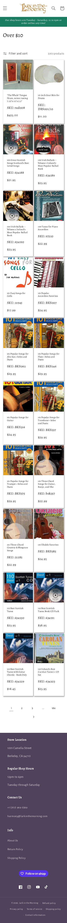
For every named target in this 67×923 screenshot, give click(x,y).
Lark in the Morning (28, 903)
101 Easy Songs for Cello (16, 295)
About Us (12, 840)
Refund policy (49, 903)
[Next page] (33, 717)
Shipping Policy (16, 858)
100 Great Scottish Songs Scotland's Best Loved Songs (18, 163)
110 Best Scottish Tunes (15, 610)
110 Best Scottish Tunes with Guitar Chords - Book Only (17, 672)
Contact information (35, 915)
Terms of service (34, 909)
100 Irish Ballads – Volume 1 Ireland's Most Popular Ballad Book (48, 164)
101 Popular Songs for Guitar (18, 419)
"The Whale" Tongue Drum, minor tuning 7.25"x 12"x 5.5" (17, 98)
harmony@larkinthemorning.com (27, 816)
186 (54, 708)
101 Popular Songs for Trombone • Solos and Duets (49, 420)
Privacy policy (16, 909)
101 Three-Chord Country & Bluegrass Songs (17, 547)
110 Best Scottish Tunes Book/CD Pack (48, 610)
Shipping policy (53, 909)
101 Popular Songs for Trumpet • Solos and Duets (18, 484)
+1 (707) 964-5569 (17, 807)
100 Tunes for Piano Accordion (48, 228)
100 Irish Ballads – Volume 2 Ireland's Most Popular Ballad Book (17, 231)
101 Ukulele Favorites (48, 544)
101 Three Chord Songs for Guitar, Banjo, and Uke (46, 484)
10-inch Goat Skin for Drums (49, 97)
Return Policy (15, 849)
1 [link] (11, 708)
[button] (5, 8)
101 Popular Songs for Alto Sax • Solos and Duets (18, 356)
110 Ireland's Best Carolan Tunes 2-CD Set (48, 672)
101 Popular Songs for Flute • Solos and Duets (49, 356)
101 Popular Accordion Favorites (48, 295)
